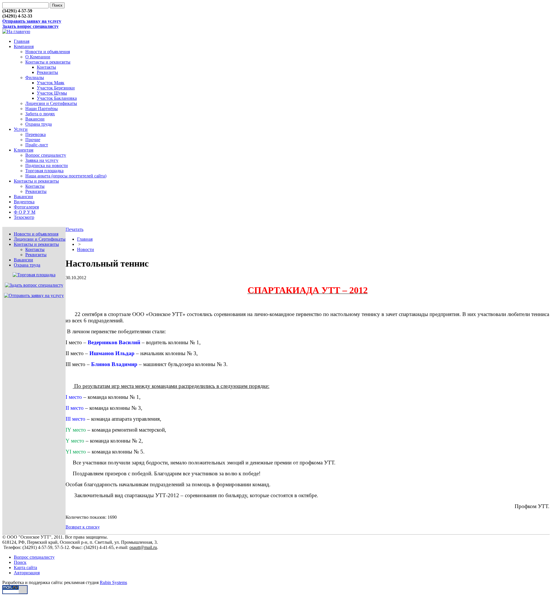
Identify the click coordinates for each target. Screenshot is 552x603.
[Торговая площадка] (34, 274)
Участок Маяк (50, 82)
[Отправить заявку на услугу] (34, 295)
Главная (21, 41)
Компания (24, 46)
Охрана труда (38, 124)
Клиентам (23, 150)
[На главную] (16, 31)
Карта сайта (25, 567)
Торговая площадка (44, 170)
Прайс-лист (36, 144)
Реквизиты (47, 72)
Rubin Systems (113, 582)
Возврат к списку (83, 526)
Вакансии (35, 118)
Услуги (21, 129)
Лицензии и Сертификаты (51, 103)
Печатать (74, 229)
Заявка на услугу (41, 160)
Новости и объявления (47, 51)
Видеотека (24, 201)
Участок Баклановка (57, 98)
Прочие (32, 139)
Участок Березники (56, 87)
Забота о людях (40, 113)
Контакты (46, 67)
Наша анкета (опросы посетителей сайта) (65, 175)
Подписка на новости (46, 165)
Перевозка (35, 134)
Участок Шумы (52, 93)
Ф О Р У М (24, 212)
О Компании (37, 56)
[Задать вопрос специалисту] (34, 285)
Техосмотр (24, 217)
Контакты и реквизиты (47, 62)
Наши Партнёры (41, 108)
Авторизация (27, 572)
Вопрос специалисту (45, 155)
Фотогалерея (26, 206)
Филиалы (34, 77)
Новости (85, 249)
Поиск (20, 562)
